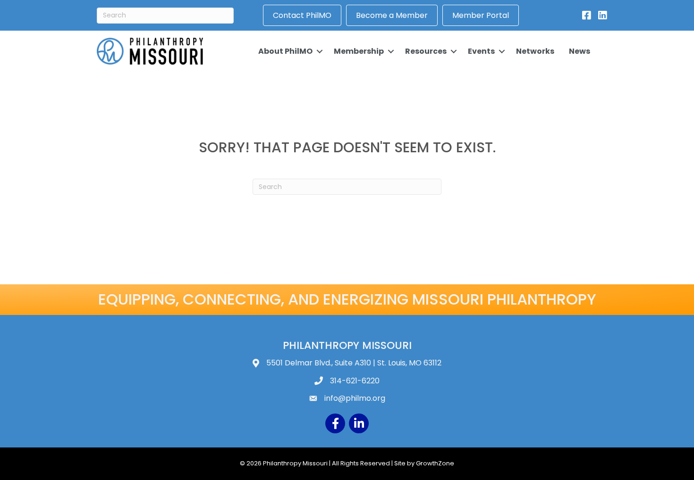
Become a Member (392, 15)
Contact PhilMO (302, 15)
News (579, 51)
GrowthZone (435, 463)
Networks (535, 51)
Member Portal (480, 15)
